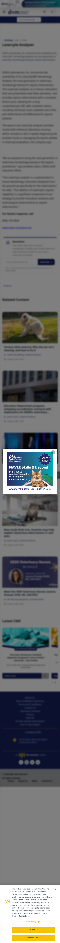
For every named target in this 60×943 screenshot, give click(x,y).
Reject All (33, 929)
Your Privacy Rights (33, 921)
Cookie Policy (25, 916)
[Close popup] (53, 452)
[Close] (55, 889)
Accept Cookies (33, 937)
